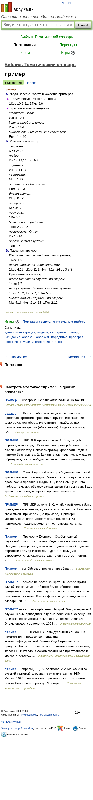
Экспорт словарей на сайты (17, 728)
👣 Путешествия (11, 722)
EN (62, 3)
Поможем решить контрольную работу (54, 321)
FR (86, 3)
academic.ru (17, 7)
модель (42, 332)
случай (25, 341)
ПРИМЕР (11, 440)
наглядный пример (64, 332)
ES (78, 3)
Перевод (32, 82)
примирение (76, 356)
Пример (11, 400)
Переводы (68, 45)
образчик (42, 337)
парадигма (59, 337)
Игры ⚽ (68, 53)
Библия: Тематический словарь (46, 37)
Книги (25, 53)
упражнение (41, 341)
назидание (12, 337)
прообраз (76, 337)
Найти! (83, 25)
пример (10, 413)
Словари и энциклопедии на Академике (38, 16)
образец (28, 337)
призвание (19, 356)
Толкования (25, 45)
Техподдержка (29, 714)
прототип (11, 341)
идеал (9, 332)
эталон (57, 341)
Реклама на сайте (49, 714)
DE (70, 3)
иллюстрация (25, 332)
